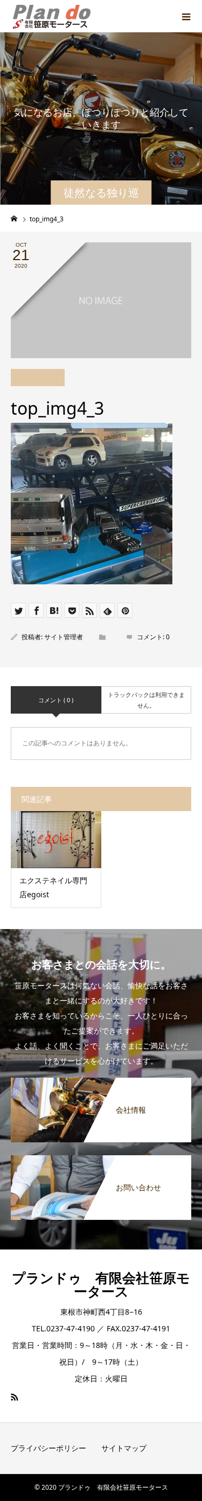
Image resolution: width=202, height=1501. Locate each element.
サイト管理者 (63, 636)
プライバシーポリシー (48, 1448)
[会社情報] (101, 1083)
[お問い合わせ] (101, 1160)
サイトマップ (124, 1448)
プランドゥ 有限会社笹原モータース (101, 1284)
